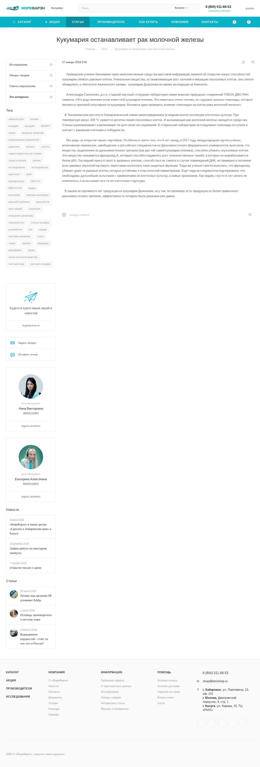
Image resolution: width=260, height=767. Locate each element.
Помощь (164, 672)
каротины (14, 174)
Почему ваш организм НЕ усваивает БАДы (36, 598)
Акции (11, 680)
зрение (36, 160)
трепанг (26, 243)
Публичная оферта (112, 680)
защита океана (17, 160)
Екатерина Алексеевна (31, 479)
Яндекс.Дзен (242, 723)
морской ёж (42, 202)
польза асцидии (40, 222)
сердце (43, 229)
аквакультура (16, 119)
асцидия (13, 126)
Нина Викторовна (31, 408)
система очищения (19, 236)
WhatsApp (232, 723)
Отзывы (53, 703)
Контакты (54, 691)
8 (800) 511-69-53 (218, 7)
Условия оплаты (167, 680)
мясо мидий (15, 208)
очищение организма (21, 215)
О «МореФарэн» (58, 680)
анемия (34, 119)
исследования (39, 167)
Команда (54, 708)
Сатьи (161, 703)
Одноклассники (222, 723)
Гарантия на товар (168, 691)
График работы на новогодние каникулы (28, 550)
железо (30, 146)
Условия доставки (168, 686)
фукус (31, 250)
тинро (12, 243)
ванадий (30, 126)
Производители (19, 688)
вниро (12, 133)
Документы (55, 697)
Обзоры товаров (111, 697)
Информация (111, 672)
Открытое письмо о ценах (25, 567)
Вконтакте (201, 723)
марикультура (16, 181)
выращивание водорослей (24, 139)
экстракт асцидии (40, 264)
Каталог (12, 672)
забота (45, 146)
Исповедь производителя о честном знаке (36, 617)
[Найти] (194, 8)
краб (28, 174)
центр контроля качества (23, 257)
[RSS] (243, 62)
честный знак (16, 264)
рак (30, 229)
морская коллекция (37, 195)
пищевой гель (16, 222)
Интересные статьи (113, 703)
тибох (40, 236)
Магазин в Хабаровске (115, 708)
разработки (15, 229)
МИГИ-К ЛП (15, 188)
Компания (57, 672)
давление (14, 146)
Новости (12, 509)
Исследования (18, 696)
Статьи (11, 581)
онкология (34, 208)
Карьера (54, 714)
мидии (32, 188)
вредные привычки (33, 133)
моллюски (14, 195)
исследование (17, 167)
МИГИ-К (35, 181)
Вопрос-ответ (165, 697)
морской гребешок (19, 202)
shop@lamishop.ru (215, 681)
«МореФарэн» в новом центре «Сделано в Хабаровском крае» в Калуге (30, 529)
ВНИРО (45, 126)
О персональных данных (116, 686)
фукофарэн (15, 250)
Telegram (211, 723)
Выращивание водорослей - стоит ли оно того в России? (34, 639)
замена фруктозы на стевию (25, 153)
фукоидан (43, 243)
